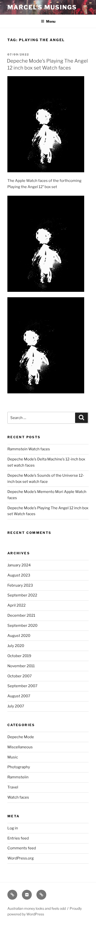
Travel (12, 787)
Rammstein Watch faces (28, 449)
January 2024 (19, 565)
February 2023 (20, 585)
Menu (50, 21)
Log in (12, 828)
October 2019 (19, 656)
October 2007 (19, 676)
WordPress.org (20, 858)
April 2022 (16, 605)
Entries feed (18, 838)
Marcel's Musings (42, 7)
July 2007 (15, 706)
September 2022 (22, 595)
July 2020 (15, 646)
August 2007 (18, 696)
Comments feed (21, 848)
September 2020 (22, 625)
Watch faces (18, 797)
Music (12, 757)
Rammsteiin (18, 777)
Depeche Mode (20, 737)
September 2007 (22, 686)
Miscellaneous (20, 747)
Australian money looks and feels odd (36, 908)
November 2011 (21, 666)
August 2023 (18, 575)
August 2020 (18, 635)
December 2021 (21, 615)
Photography (18, 767)
